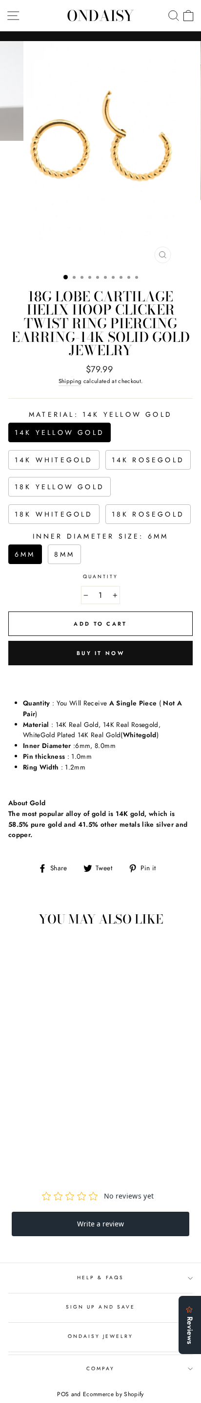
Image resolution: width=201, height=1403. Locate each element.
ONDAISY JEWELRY (101, 1336)
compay (100, 1368)
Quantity (100, 576)
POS (63, 1394)
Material (100, 414)
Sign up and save (100, 1307)
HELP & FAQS (100, 1277)
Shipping (70, 381)
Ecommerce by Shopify (113, 1394)
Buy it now (100, 653)
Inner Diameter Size (101, 536)
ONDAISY (100, 15)
